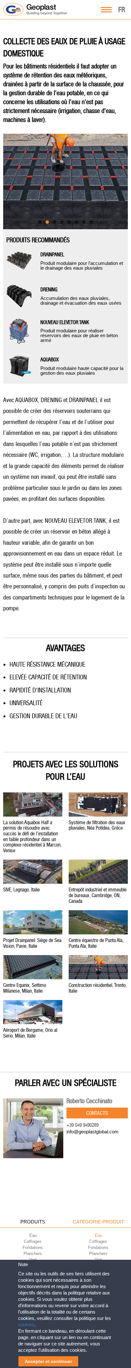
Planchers (33, 1253)
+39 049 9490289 (82, 1125)
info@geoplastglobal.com (92, 1131)
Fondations (33, 1247)
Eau (33, 1235)
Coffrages (33, 1241)
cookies (26, 1324)
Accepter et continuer (48, 1361)
